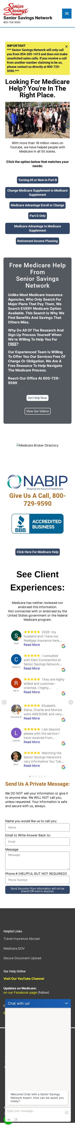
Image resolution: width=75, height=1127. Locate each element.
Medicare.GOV (14, 948)
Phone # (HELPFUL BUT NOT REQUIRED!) (36, 873)
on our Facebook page (20, 992)
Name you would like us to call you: (31, 821)
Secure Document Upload (22, 958)
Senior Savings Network (27, 17)
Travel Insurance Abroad (21, 938)
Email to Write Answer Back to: (28, 835)
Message (11, 849)
